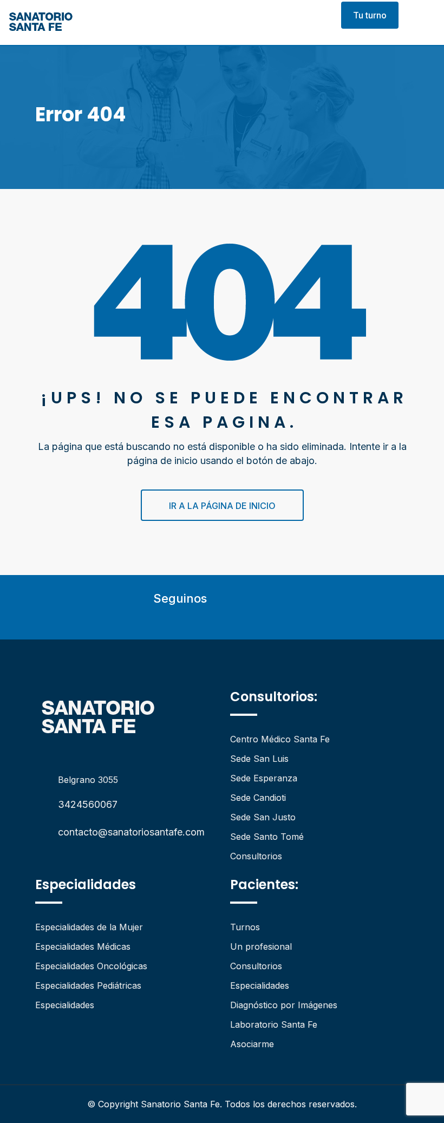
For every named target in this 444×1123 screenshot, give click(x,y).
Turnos (245, 927)
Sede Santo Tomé (267, 836)
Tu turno (370, 15)
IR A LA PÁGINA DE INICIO (222, 505)
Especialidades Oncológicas (91, 966)
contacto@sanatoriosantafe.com (131, 832)
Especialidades (64, 1005)
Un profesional (261, 946)
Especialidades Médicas (82, 946)
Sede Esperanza (263, 778)
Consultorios (256, 856)
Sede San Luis (259, 758)
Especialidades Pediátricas (88, 985)
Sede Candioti (258, 797)
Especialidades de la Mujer (89, 927)
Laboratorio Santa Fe (273, 1024)
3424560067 (87, 804)
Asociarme (252, 1044)
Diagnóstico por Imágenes (283, 1005)
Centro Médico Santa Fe (280, 739)
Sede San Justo (263, 817)
